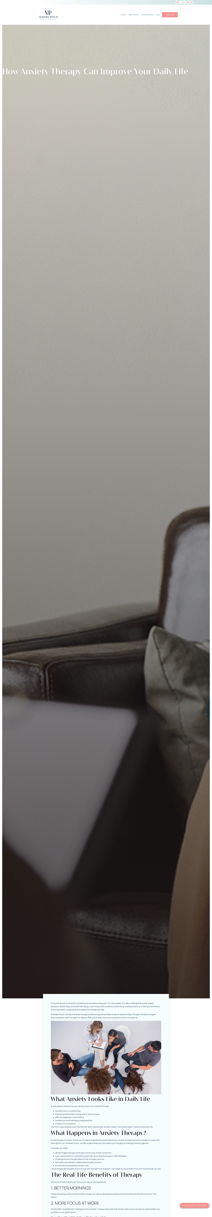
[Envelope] (177, 2)
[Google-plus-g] (180, 2)
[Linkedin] (191, 2)
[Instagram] (184, 2)
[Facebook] (188, 2)
